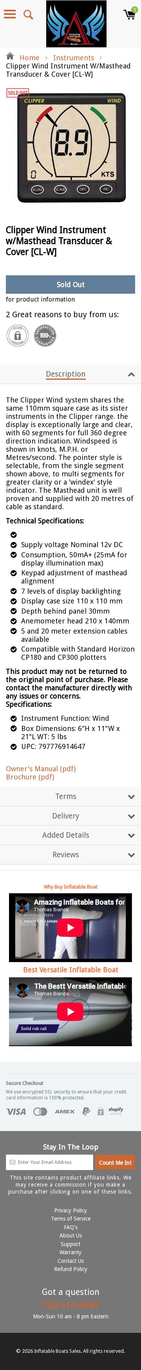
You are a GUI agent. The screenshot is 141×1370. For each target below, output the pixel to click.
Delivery (65, 816)
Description (66, 374)
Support (70, 1244)
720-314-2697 (70, 1305)
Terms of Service (70, 1219)
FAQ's (71, 1227)
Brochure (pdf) (30, 777)
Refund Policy (70, 1269)
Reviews (65, 854)
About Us (71, 1235)
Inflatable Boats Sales (57, 1351)
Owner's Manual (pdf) (41, 769)
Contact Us (71, 1261)
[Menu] (10, 14)
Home (29, 58)
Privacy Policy (70, 1210)
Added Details (65, 835)
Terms (65, 796)
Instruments (73, 58)
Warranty (70, 1252)
